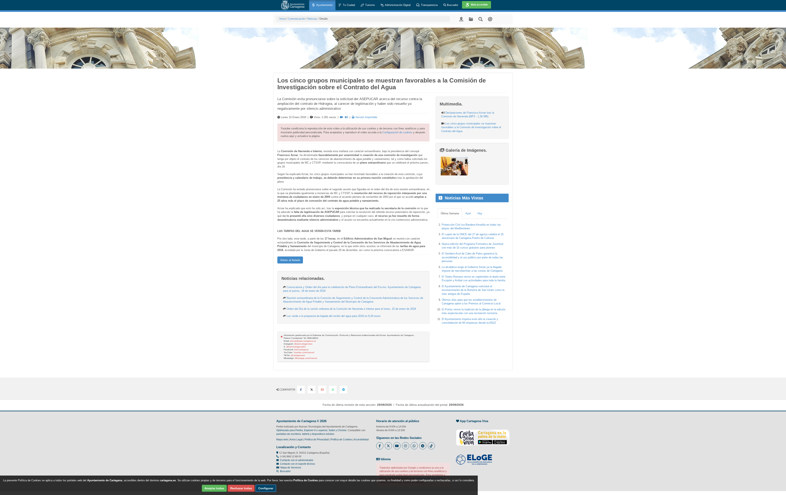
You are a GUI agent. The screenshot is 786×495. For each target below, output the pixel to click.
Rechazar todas (241, 488)
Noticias (312, 18)
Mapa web (282, 439)
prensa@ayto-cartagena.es (303, 341)
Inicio (282, 18)
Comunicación (296, 18)
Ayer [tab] (468, 213)
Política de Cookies (341, 439)
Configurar (265, 488)
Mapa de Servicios (290, 467)
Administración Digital (397, 5)
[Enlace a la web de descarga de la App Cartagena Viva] (483, 435)
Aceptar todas (214, 488)
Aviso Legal (296, 439)
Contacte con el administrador (296, 460)
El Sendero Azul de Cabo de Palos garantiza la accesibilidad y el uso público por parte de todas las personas (472, 257)
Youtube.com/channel (304, 352)
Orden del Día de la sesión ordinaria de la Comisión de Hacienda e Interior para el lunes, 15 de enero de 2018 (351, 308)
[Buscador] (480, 18)
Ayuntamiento (324, 5)
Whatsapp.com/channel (306, 358)
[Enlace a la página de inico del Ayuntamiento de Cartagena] (292, 5)
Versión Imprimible (366, 117)
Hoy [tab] (480, 213)
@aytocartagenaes (303, 344)
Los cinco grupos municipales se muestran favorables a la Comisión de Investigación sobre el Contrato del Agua (471, 127)
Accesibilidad (361, 439)
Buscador (452, 5)
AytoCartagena (301, 349)
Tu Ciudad (348, 5)
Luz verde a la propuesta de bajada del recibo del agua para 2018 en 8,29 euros (334, 316)
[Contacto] (490, 18)
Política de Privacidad (317, 439)
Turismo (369, 5)
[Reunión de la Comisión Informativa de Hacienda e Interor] (454, 166)
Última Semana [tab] (450, 213)
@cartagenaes (298, 355)
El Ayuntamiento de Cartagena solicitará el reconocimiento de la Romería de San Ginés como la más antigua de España (473, 290)
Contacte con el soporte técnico (297, 463)
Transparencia (429, 5)
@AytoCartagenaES (296, 347)
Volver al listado (290, 260)
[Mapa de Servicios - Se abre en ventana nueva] (461, 18)
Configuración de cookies (397, 132)
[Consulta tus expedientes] (471, 18)
